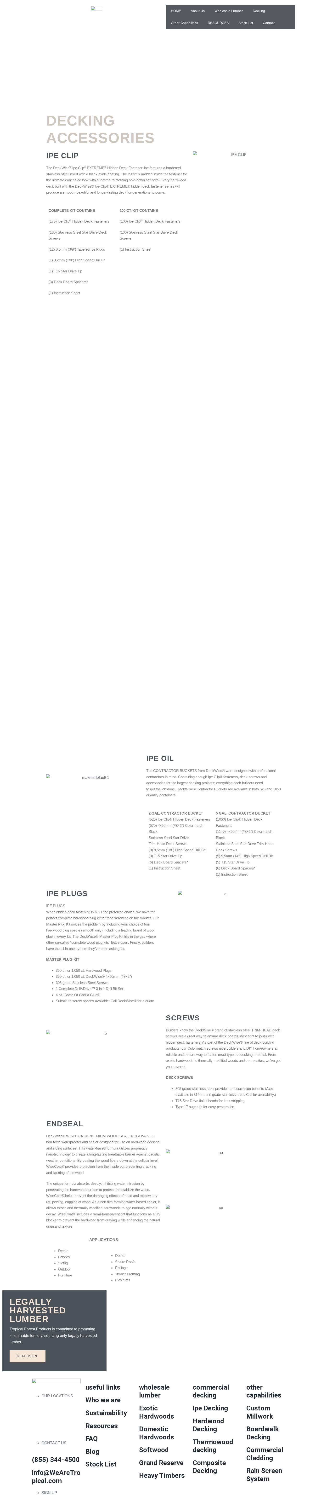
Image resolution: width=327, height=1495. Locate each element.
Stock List (245, 23)
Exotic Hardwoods (156, 1412)
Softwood (154, 1450)
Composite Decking (209, 1467)
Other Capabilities (184, 23)
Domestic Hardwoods (156, 1433)
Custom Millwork (259, 1412)
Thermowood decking (213, 1446)
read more (27, 1356)
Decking (259, 11)
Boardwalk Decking (262, 1433)
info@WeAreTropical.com (56, 1477)
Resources (101, 1426)
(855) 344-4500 (56, 1460)
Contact (269, 23)
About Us (198, 11)
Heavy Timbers (162, 1475)
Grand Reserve (161, 1463)
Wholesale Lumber (228, 11)
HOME (176, 11)
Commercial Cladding (264, 1454)
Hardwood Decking (208, 1425)
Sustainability (106, 1413)
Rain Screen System (264, 1475)
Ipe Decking (210, 1408)
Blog (92, 1451)
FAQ (91, 1439)
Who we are (103, 1400)
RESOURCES (218, 23)
